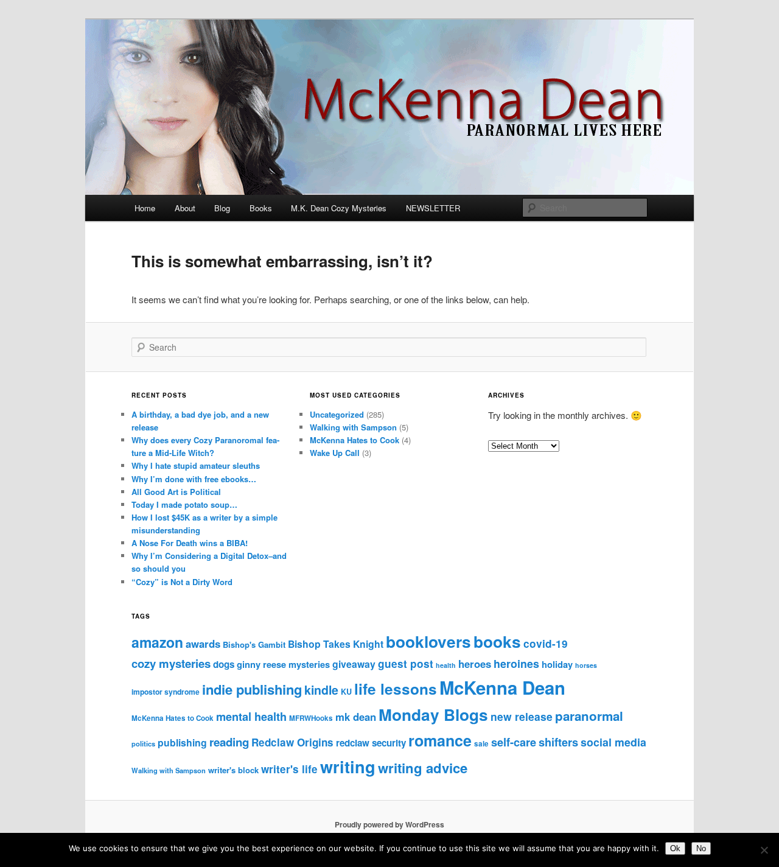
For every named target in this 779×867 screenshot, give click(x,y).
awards (203, 643)
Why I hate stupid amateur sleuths (195, 465)
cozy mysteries (171, 663)
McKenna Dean (502, 687)
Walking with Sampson (353, 427)
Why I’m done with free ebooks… (193, 479)
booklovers (428, 641)
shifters (558, 742)
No (701, 848)
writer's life (289, 769)
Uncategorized (337, 414)
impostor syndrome (165, 691)
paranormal (589, 716)
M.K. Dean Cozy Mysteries (338, 208)
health (446, 665)
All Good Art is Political (176, 491)
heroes (474, 663)
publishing (182, 742)
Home (144, 208)
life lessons (395, 688)
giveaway (354, 664)
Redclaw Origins (292, 742)
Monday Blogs (433, 714)
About (185, 208)
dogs (223, 664)
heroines (516, 663)
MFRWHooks (311, 718)
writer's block (233, 770)
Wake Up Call (335, 452)
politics (143, 743)
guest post (405, 663)
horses (586, 665)
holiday (557, 664)
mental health (251, 716)
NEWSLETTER (433, 208)
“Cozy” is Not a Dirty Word (181, 582)
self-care (513, 742)
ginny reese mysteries (283, 664)
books (497, 641)
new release (522, 716)
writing (348, 766)
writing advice (422, 767)
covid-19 (545, 643)
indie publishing (252, 689)
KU (346, 691)
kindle (321, 689)
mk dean (355, 716)
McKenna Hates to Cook (354, 440)
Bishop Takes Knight (335, 644)
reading (229, 742)
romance (440, 740)
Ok (675, 848)
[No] (764, 850)
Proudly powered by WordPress (389, 824)
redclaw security (371, 742)
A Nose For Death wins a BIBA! (189, 543)
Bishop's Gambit (254, 644)
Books (261, 208)
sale (481, 744)
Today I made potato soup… (184, 504)
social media (613, 741)
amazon (157, 642)
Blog (222, 208)
